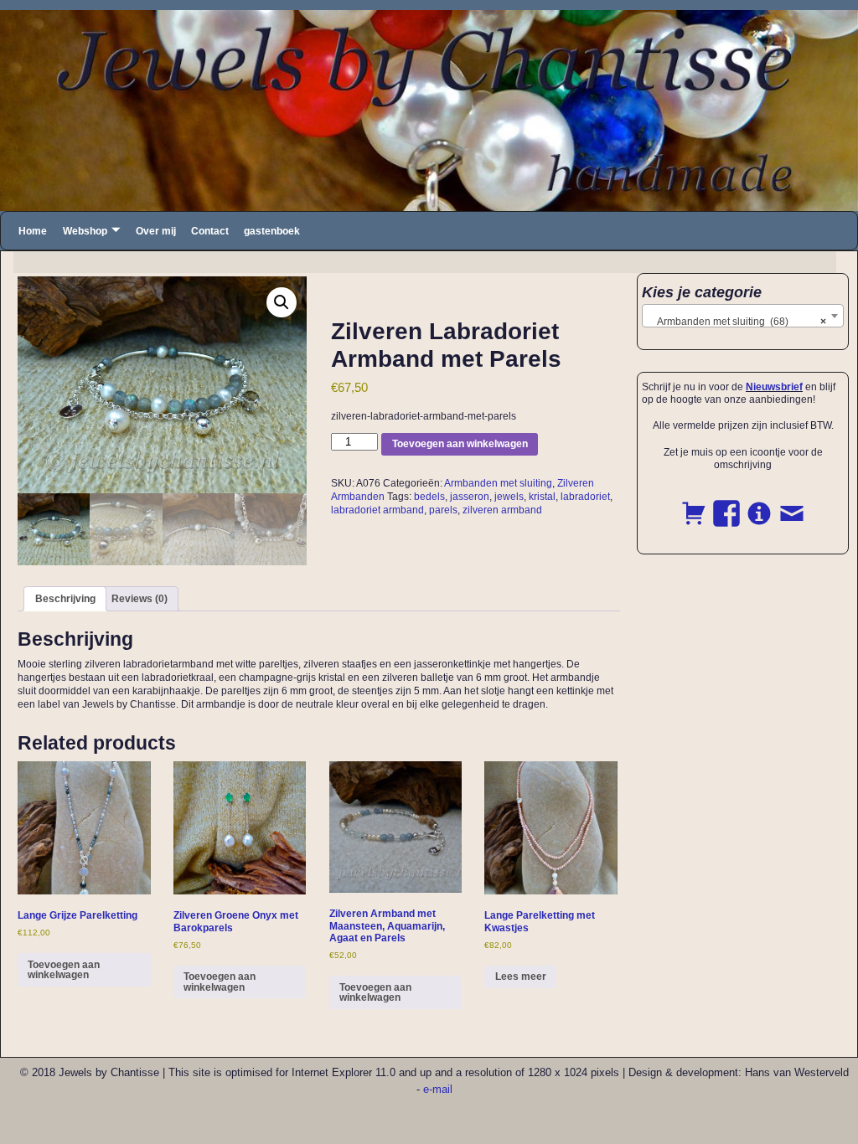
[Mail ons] (792, 504)
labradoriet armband (377, 510)
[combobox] (743, 315)
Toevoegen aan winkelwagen (460, 444)
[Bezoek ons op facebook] (726, 504)
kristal (542, 496)
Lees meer (520, 976)
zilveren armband (502, 510)
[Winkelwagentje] (694, 504)
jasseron (469, 496)
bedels (429, 496)
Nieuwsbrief (774, 387)
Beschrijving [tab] (65, 599)
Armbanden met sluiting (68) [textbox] (737, 321)
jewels (509, 496)
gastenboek (272, 231)
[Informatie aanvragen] (759, 504)
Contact (210, 231)
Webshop (85, 231)
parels (443, 510)
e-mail (437, 1089)
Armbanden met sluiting (498, 483)
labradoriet (585, 496)
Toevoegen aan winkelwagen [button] (64, 970)
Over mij (156, 231)
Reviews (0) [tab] (139, 599)
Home (32, 231)
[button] (281, 302)
